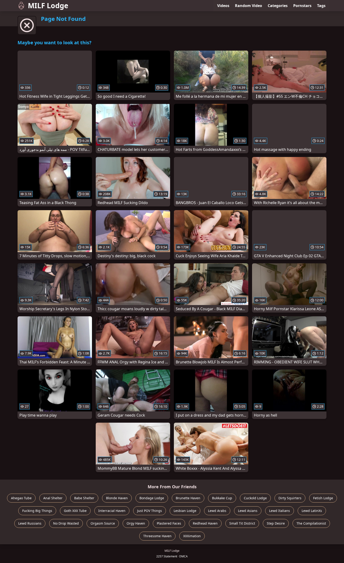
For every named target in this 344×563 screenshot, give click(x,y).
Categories (278, 5)
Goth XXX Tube (75, 510)
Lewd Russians (29, 523)
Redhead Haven (205, 523)
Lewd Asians (247, 510)
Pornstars (302, 5)
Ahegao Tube (21, 498)
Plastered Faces (169, 523)
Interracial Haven (111, 510)
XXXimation (192, 536)
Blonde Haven (117, 498)
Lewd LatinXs (312, 510)
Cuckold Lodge (255, 498)
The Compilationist (311, 523)
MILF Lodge (48, 5)
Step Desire (276, 523)
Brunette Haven (188, 498)
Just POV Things (149, 510)
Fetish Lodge (323, 498)
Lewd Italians (279, 510)
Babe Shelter (84, 498)
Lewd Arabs (217, 510)
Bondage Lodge (151, 498)
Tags (321, 5)
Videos (223, 5)
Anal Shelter (52, 498)
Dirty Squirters (289, 498)
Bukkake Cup (222, 498)
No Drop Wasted (66, 523)
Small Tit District (242, 523)
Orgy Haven (136, 523)
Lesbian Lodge (185, 510)
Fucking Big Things (37, 510)
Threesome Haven (157, 536)
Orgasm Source (103, 523)
